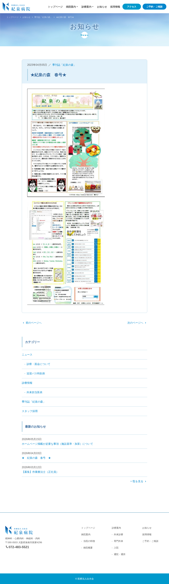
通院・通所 (119, 554)
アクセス (131, 6)
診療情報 (27, 382)
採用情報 (115, 6)
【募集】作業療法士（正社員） (40, 472)
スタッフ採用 (30, 411)
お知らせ (102, 6)
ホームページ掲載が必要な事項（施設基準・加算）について (57, 443)
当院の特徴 (89, 541)
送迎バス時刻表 (36, 373)
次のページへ (135, 322)
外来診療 (118, 534)
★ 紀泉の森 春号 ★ (36, 457)
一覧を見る (136, 481)
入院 (116, 547)
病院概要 (88, 547)
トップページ (55, 6)
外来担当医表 (34, 392)
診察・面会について (38, 364)
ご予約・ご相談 (154, 6)
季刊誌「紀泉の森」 (43, 17)
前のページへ (34, 322)
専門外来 (118, 541)
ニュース (27, 354)
